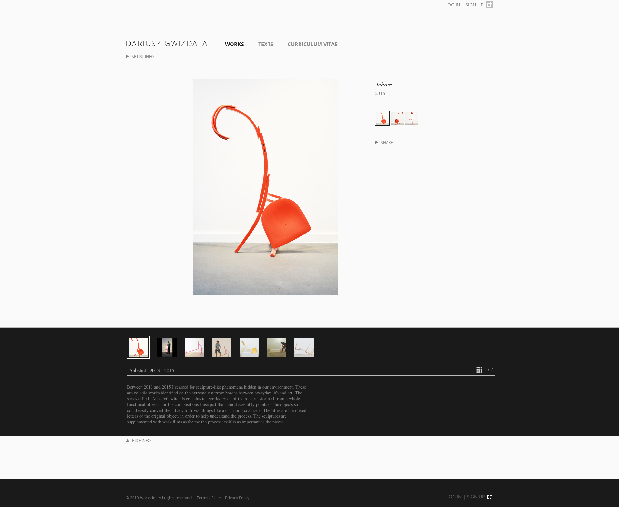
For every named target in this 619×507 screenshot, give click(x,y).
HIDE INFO (141, 440)
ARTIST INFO (143, 56)
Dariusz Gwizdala (167, 43)
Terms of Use (209, 497)
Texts (265, 44)
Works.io (147, 497)
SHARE (387, 142)
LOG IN (452, 5)
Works (234, 44)
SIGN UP (474, 5)
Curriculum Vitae (313, 44)
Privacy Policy (237, 497)
